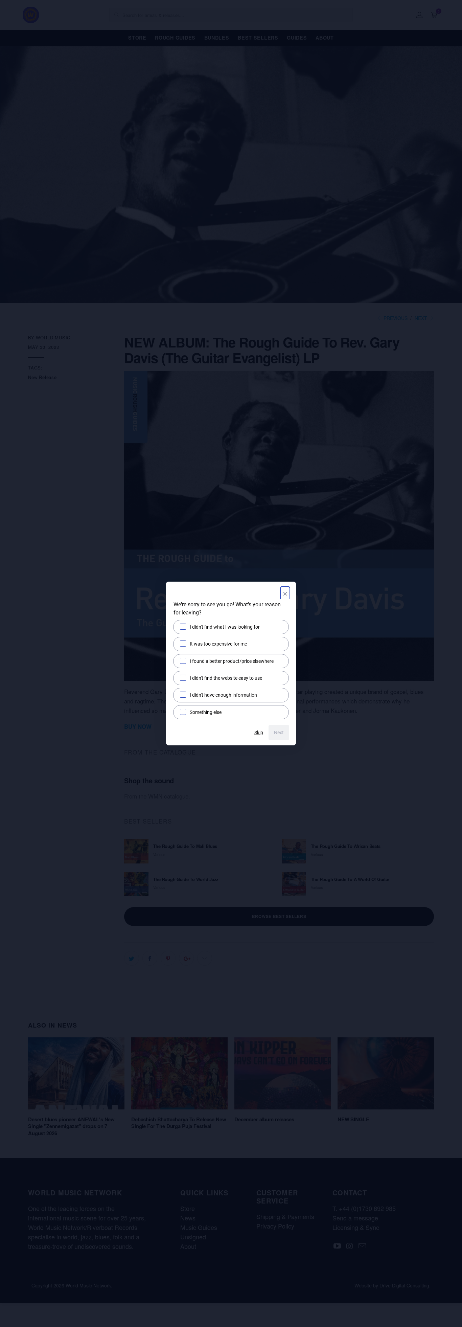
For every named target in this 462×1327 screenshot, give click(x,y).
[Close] (285, 594)
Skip (258, 732)
